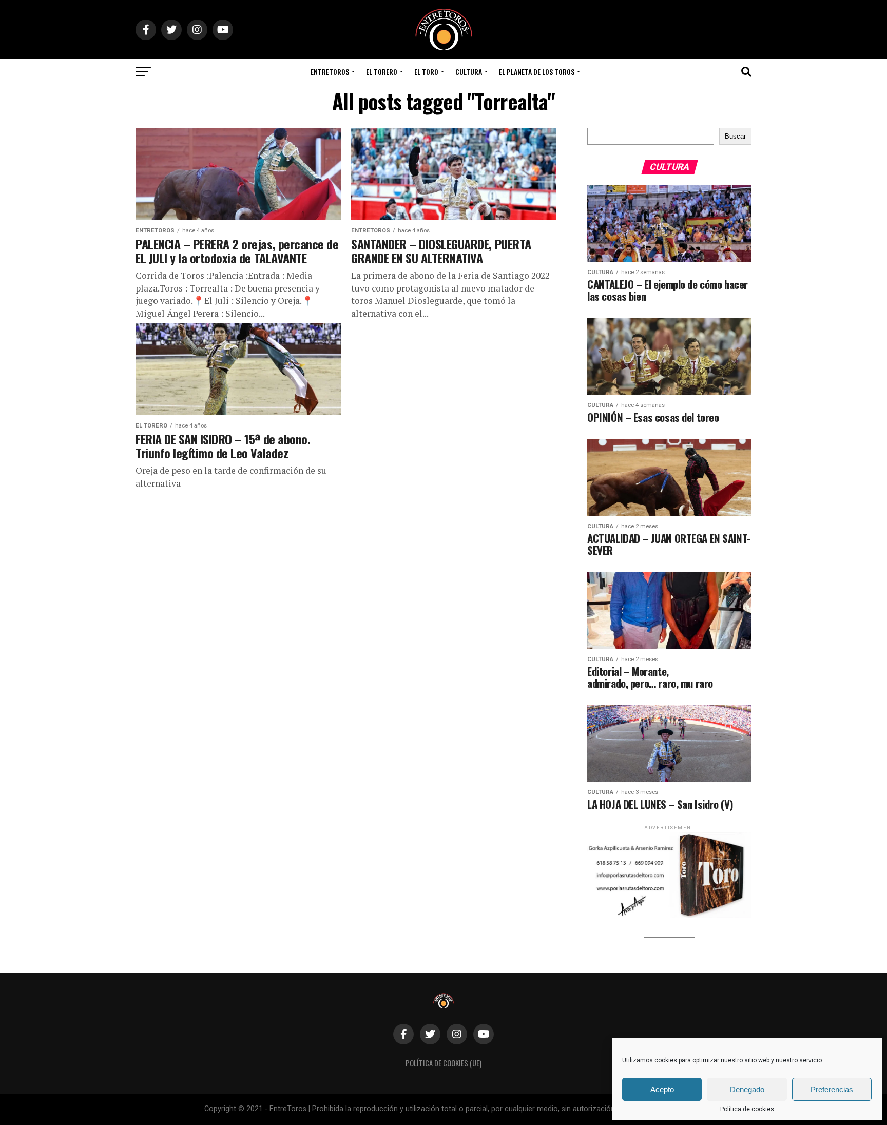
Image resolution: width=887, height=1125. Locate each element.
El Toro (426, 71)
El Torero (381, 71)
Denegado (747, 1089)
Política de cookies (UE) (443, 1063)
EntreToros (330, 71)
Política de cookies (747, 1109)
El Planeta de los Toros (536, 71)
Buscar (735, 136)
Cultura (468, 71)
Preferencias (832, 1089)
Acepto (662, 1089)
